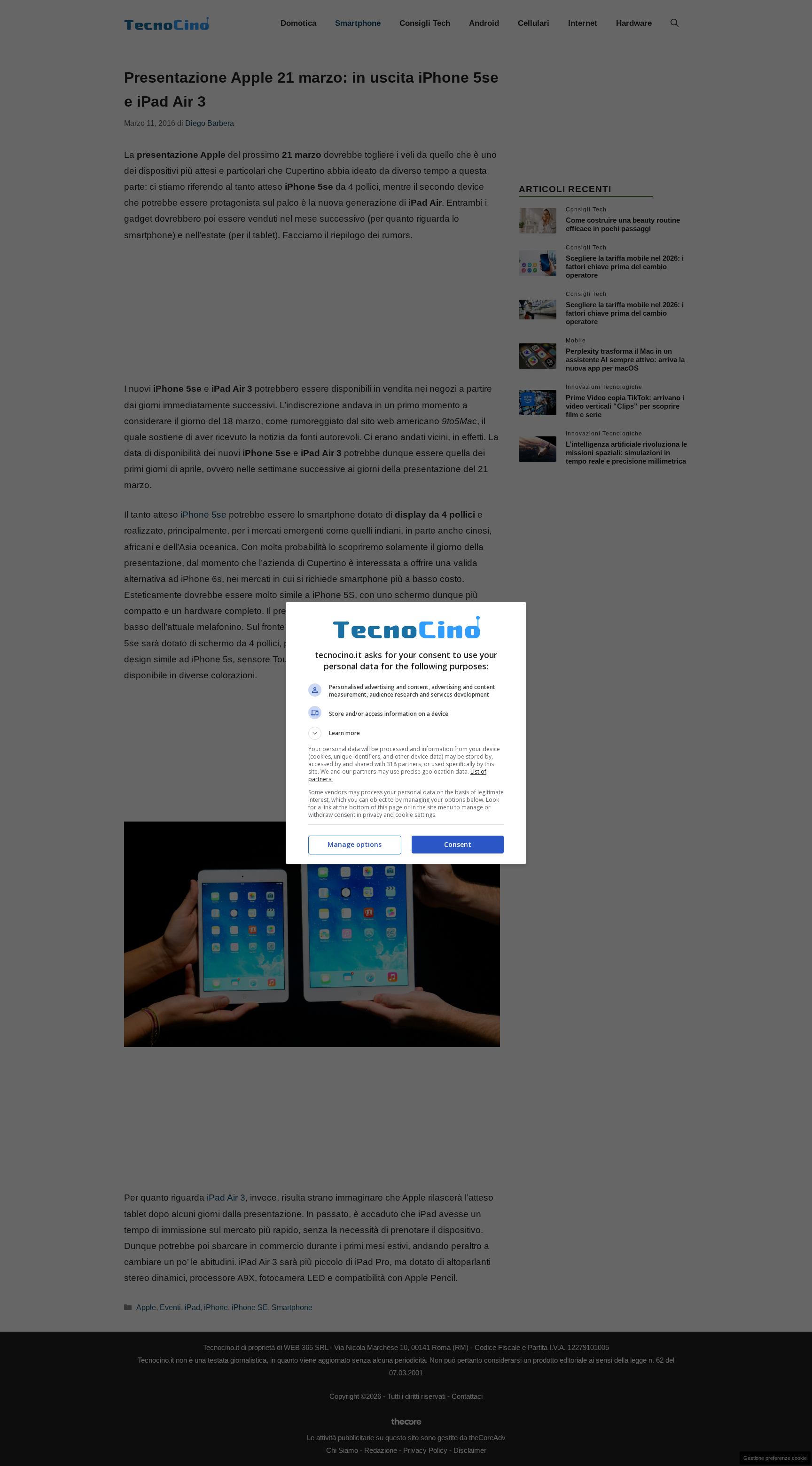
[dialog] (406, 733)
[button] (406, 733)
